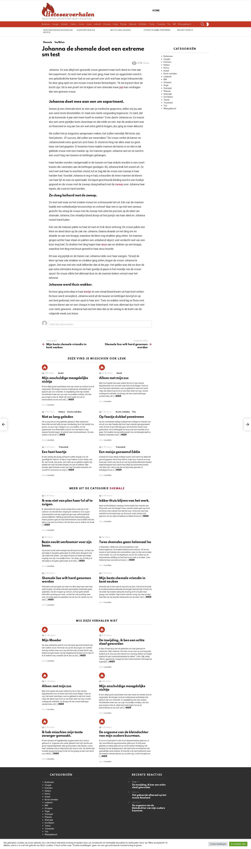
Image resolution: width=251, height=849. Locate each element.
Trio (169, 24)
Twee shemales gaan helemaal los (125, 542)
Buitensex (46, 24)
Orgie (115, 24)
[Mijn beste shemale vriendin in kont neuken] (3, 424)
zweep (119, 184)
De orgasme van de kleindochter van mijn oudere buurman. (148, 808)
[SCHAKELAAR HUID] (207, 24)
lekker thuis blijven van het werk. (124, 500)
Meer (71, 400)
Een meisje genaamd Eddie (119, 452)
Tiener (151, 24)
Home (155, 11)
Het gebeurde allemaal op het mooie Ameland (149, 796)
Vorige (43, 31)
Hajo (134, 782)
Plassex (123, 24)
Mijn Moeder (51, 640)
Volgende (207, 31)
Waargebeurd (184, 24)
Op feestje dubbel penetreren (157, 30)
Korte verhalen (74, 412)
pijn (121, 87)
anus (104, 244)
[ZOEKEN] (202, 24)
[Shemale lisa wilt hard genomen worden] (247, 424)
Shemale (132, 24)
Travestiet (161, 24)
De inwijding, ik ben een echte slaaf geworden (149, 786)
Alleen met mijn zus (86, 30)
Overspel (168, 88)
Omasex (107, 24)
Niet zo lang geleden (120, 30)
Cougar (55, 24)
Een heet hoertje (185, 30)
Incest (89, 24)
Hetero (73, 24)
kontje (87, 291)
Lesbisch (97, 24)
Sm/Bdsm (142, 24)
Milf (174, 24)
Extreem (64, 24)
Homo (81, 24)
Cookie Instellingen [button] (218, 844)
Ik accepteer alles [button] (238, 844)
